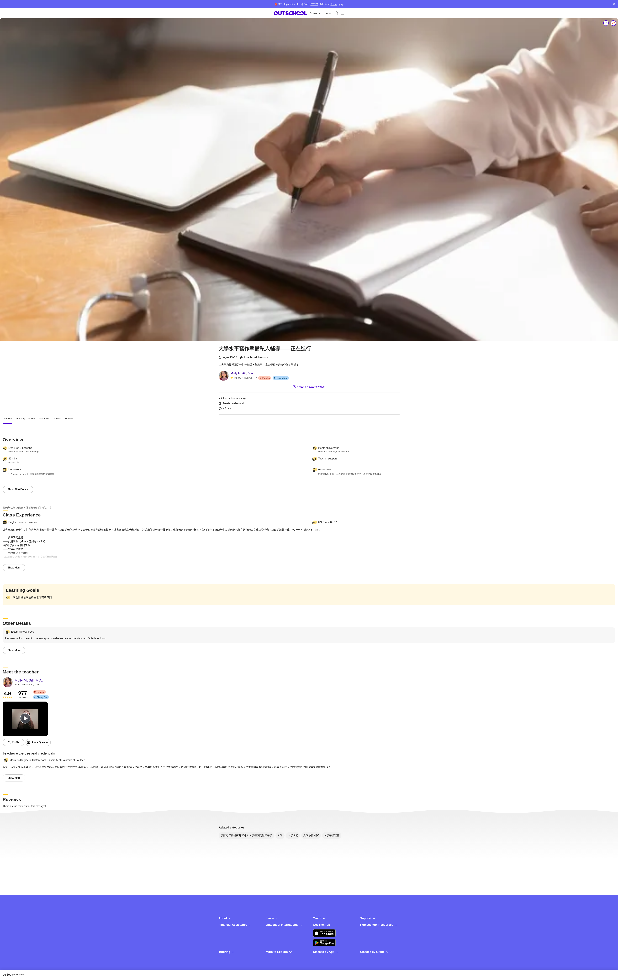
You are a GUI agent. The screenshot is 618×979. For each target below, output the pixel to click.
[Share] (606, 23)
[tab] (7, 418)
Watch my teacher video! (311, 386)
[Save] (613, 23)
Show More (14, 567)
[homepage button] (290, 13)
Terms (334, 4)
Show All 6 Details (17, 489)
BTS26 (314, 4)
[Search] (336, 13)
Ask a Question (40, 742)
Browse (313, 13)
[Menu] (342, 13)
